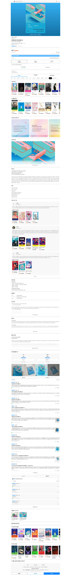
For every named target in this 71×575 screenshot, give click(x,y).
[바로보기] (17, 370)
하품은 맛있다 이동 (55, 89)
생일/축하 (16, 285)
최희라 (19, 43)
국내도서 (13, 290)
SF (23, 283)
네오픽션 (12, 44)
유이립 (15, 43)
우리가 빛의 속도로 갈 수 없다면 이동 (42, 534)
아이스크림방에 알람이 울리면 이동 (28, 89)
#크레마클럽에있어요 (14, 100)
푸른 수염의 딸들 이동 (15, 217)
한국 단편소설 (25, 284)
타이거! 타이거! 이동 (42, 551)
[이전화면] (12, 1)
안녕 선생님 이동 (22, 218)
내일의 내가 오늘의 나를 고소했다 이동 (21, 552)
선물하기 (13, 285)
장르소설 (21, 283)
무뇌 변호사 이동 (29, 217)
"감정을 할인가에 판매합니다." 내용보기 (35, 438)
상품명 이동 (14, 108)
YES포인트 (13, 52)
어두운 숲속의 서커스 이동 (21, 89)
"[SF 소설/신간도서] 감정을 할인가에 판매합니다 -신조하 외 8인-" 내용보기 (35, 467)
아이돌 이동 (22, 243)
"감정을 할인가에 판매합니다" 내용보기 (35, 401)
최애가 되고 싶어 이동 (15, 267)
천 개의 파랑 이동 (28, 534)
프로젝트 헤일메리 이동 (14, 535)
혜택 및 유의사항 (23, 361)
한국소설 (21, 284)
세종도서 (16, 290)
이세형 (21, 43)
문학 (24, 290)
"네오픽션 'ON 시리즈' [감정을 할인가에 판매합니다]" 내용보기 (35, 458)
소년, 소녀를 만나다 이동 (29, 244)
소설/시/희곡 (17, 283)
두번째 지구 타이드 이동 (14, 89)
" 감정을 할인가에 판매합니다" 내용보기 (35, 385)
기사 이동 (15, 516)
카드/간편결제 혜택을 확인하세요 (54, 58)
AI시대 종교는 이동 (28, 552)
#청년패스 (19, 100)
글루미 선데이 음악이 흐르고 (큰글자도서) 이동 (36, 244)
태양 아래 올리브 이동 (21, 534)
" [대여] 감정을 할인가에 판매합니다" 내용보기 (35, 393)
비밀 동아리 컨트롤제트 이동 (22, 267)
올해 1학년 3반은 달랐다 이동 (29, 267)
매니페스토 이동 (36, 217)
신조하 (12, 43)
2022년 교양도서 (20, 290)
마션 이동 (35, 535)
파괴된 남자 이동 (35, 551)
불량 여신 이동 (35, 89)
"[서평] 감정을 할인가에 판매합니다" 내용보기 (35, 429)
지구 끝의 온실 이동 (48, 534)
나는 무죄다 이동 (48, 552)
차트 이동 (15, 243)
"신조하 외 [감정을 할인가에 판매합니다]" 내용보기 (35, 409)
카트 (59, 1)
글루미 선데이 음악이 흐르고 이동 (42, 243)
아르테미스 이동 (55, 535)
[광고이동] (56, 1)
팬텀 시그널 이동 (48, 89)
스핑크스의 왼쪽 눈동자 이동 (14, 552)
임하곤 (17, 43)
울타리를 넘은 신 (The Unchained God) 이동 (55, 552)
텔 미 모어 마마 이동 (42, 89)
